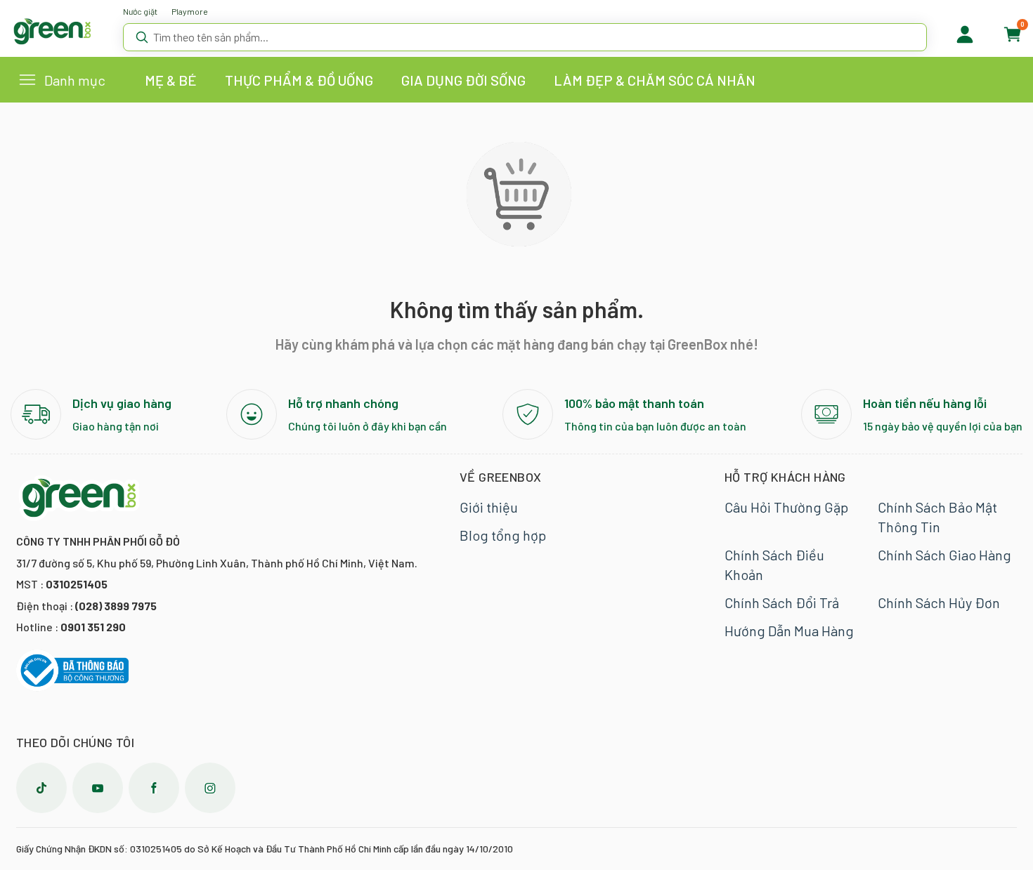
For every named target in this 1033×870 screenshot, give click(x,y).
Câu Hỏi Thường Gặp (786, 507)
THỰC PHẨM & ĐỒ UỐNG (299, 80)
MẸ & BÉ (171, 80)
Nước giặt (140, 11)
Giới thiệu (489, 507)
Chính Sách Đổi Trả (782, 602)
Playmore (189, 11)
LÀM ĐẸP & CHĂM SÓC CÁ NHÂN (654, 80)
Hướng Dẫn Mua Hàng (789, 630)
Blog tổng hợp (503, 535)
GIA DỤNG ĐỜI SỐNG (463, 80)
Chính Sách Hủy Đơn (939, 602)
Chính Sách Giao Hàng (944, 554)
